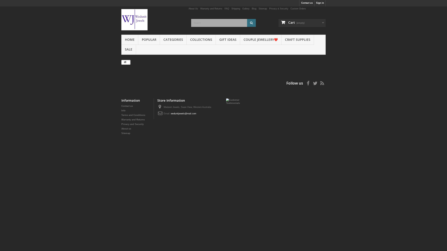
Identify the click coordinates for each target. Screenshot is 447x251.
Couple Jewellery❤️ (261, 39)
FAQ (227, 8)
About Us (193, 8)
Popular (149, 39)
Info (123, 110)
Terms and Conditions (133, 115)
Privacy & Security (278, 8)
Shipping (235, 8)
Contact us (307, 3)
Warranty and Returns (211, 8)
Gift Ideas (227, 39)
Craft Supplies (297, 39)
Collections (201, 39)
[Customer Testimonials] (235, 101)
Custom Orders (298, 8)
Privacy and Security (132, 124)
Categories (173, 39)
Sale (128, 49)
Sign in (320, 3)
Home (130, 39)
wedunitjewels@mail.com (183, 113)
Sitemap (263, 8)
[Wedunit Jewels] (153, 19)
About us (126, 128)
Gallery (246, 8)
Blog (254, 8)
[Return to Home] (125, 62)
